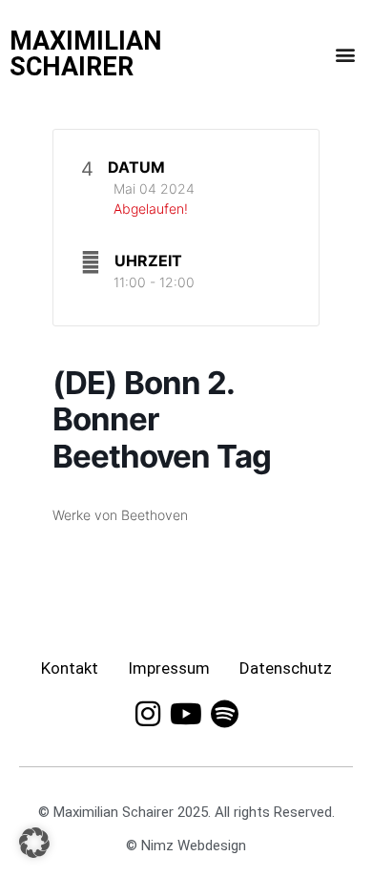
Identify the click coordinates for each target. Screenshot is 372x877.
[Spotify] (224, 714)
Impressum (169, 668)
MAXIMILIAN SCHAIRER (86, 54)
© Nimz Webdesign (186, 845)
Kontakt (69, 668)
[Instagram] (148, 714)
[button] (345, 55)
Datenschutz (285, 668)
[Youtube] (186, 714)
